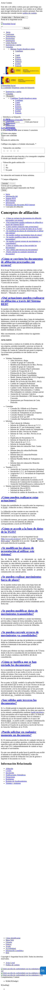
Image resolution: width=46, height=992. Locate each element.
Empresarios (10, 41)
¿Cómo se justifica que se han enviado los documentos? (18, 663)
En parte (9, 170)
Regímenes (10, 779)
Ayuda (8, 946)
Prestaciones (10, 777)
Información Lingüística (14, 951)
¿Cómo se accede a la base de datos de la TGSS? (24, 229)
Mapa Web (10, 940)
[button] (23, 134)
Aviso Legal (10, 963)
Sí (6, 165)
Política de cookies (13, 965)
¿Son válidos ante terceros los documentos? (22, 250)
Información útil (12, 196)
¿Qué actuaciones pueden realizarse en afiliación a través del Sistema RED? (22, 301)
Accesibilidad (11, 948)
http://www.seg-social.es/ (11, 539)
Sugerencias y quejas (13, 45)
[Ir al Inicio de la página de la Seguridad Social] (8, 24)
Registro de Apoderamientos (16, 781)
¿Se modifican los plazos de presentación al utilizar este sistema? (17, 551)
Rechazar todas (19, 17)
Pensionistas (10, 38)
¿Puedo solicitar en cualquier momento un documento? (18, 733)
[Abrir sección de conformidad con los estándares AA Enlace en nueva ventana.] (21, 973)
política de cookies (30, 13)
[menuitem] (25, 989)
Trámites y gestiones (13, 783)
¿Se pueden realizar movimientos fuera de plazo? (24, 235)
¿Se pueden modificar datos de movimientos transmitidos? (19, 612)
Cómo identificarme (13, 938)
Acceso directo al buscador (13, 120)
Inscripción (10, 773)
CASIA (8, 771)
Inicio (8, 32)
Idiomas (22, 49)
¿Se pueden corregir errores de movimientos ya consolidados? (20, 634)
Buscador (26, 120)
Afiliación (9, 769)
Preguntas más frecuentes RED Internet (20, 205)
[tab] (23, 262)
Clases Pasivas (11, 43)
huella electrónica (37, 712)
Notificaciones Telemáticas (16, 775)
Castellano (23, 98)
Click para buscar (31, 122)
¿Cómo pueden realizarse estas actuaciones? (22, 227)
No (7, 168)
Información (10, 203)
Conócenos (10, 34)
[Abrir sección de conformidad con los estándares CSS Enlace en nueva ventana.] (22, 975)
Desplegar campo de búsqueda (23, 88)
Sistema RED (11, 198)
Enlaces (8, 944)
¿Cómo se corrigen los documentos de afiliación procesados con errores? (22, 262)
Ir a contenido (6, 88)
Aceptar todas (6, 17)
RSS (7, 953)
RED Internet (11, 200)
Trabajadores (10, 36)
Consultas (9, 47)
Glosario (9, 942)
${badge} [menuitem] (12, 981)
